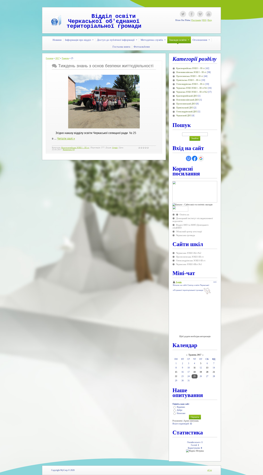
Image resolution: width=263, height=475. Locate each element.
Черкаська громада (185, 235)
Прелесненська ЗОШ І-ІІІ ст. (190, 256)
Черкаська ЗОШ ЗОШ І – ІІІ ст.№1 (191, 88)
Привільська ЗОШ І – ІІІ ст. (188, 80)
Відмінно (181, 407)
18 (194, 372)
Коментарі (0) (69, 150)
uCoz (209, 470)
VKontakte (200, 14)
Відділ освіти (113, 16)
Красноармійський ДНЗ (186, 96)
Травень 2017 (194, 355)
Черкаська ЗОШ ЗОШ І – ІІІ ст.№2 (191, 92)
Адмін (115, 148)
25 (194, 376)
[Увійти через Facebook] (194, 158)
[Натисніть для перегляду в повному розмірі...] (104, 127)
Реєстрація (196, 20)
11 (195, 367)
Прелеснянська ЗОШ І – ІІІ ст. (189, 76)
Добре (179, 410)
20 (207, 372)
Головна (49, 58)
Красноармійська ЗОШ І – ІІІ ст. (75, 148)
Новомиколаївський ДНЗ (187, 100)
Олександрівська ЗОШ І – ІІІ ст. (190, 84)
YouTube (209, 14)
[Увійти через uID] (188, 158)
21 (214, 372)
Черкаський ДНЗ (183, 115)
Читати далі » (66, 138)
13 (207, 367)
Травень (65, 58)
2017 (57, 58)
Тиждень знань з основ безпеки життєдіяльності (105, 65)
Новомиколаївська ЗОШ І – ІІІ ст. (191, 72)
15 (176, 372)
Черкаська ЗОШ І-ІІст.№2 (188, 253)
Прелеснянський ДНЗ (186, 103)
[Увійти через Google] (201, 158)
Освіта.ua (184, 214)
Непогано (181, 413)
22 (176, 376)
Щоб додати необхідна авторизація (195, 336)
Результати (177, 421)
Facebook (191, 14)
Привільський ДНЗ (184, 107)
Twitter (183, 14)
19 (201, 372)
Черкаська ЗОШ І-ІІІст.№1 (189, 264)
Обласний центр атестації (189, 231)
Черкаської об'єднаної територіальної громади (104, 24)
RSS (204, 20)
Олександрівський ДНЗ (186, 111)
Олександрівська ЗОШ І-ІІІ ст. (191, 260)
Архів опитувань (191, 421)
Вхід (210, 20)
